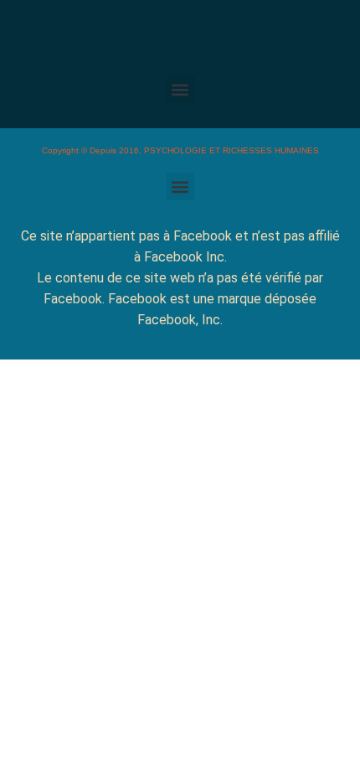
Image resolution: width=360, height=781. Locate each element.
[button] (180, 89)
